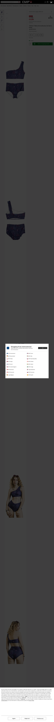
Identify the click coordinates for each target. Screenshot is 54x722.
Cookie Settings (4, 700)
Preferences (40, 718)
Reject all (27, 718)
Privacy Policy (31, 700)
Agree (13, 718)
